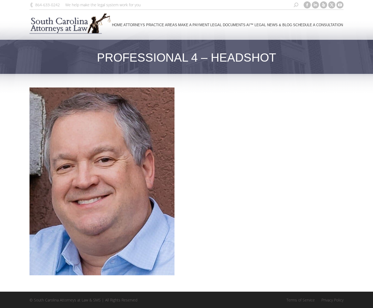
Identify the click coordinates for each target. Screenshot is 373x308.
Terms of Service (300, 300)
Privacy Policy (332, 300)
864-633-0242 (47, 4)
